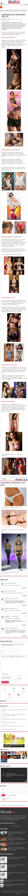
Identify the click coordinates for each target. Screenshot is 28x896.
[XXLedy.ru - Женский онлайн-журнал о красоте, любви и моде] (14, 1)
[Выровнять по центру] (12, 656)
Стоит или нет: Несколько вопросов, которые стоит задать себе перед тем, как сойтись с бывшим (17, 848)
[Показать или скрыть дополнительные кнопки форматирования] (24, 656)
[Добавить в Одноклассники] (22, 479)
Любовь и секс (18, 9)
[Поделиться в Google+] (18, 479)
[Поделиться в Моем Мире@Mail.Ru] (20, 479)
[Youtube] (18, 826)
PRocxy (6, 608)
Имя (2, 646)
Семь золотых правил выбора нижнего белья (11, 507)
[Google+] (12, 826)
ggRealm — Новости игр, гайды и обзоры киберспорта (14, 805)
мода (23, 482)
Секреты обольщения (11, 19)
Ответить (24, 587)
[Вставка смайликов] (21, 656)
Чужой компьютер (12, 795)
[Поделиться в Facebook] (16, 479)
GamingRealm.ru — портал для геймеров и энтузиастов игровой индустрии (17, 843)
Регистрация (4, 799)
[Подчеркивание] (7, 656)
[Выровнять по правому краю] (14, 656)
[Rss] (10, 826)
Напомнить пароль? (6, 797)
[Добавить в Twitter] (24, 479)
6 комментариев (20, 19)
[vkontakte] (14, 826)
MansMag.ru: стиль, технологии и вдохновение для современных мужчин (16, 838)
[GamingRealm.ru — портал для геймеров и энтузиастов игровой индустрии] (3, 844)
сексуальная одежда (5, 482)
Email (2, 651)
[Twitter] (16, 826)
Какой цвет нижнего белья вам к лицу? (10, 572)
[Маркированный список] (16, 656)
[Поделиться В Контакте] (26, 479)
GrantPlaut (7, 616)
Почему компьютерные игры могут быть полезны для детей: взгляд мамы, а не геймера (17, 833)
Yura (6, 583)
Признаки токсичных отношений (10, 746)
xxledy (3, 18)
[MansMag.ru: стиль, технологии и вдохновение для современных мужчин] (3, 839)
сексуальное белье (16, 482)
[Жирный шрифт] (3, 656)
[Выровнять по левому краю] (10, 656)
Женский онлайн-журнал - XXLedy (7, 9)
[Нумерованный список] (18, 656)
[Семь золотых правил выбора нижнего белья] (14, 496)
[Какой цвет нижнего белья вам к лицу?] (14, 552)
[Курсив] (5, 656)
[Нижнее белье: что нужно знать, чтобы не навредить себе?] (14, 519)
